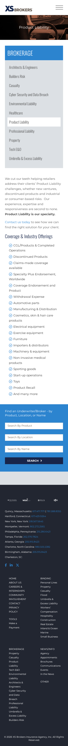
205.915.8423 (32, 541)
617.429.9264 (38, 516)
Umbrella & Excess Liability (25, 158)
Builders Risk (17, 76)
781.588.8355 (54, 511)
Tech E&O (15, 149)
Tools (13, 619)
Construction (48, 619)
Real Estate (46, 624)
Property (14, 140)
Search (33, 460)
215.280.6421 (44, 531)
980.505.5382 (42, 546)
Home (12, 578)
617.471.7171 (39, 511)
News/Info (47, 649)
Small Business (49, 636)
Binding (45, 578)
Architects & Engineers (23, 67)
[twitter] (19, 565)
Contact (14, 603)
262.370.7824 (30, 536)
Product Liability (19, 122)
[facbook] (7, 565)
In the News (47, 674)
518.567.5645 (36, 521)
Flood (43, 594)
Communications (50, 665)
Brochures (46, 661)
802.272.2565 (37, 526)
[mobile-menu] (59, 7)
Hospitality (46, 615)
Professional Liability (21, 131)
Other (44, 681)
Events (44, 669)
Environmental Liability (22, 103)
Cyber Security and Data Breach (28, 94)
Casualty (14, 85)
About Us (15, 582)
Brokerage (16, 649)
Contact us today (17, 222)
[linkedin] (13, 565)
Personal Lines (48, 582)
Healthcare (16, 112)
